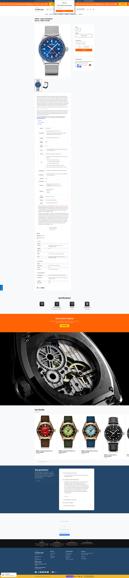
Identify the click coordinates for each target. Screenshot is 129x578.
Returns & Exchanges (69, 559)
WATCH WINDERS (53, 14)
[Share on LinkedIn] (43, 288)
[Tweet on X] (39, 288)
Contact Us (52, 557)
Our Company (52, 553)
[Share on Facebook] (37, 288)
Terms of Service (69, 553)
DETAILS (39, 120)
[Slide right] (69, 76)
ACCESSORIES (74, 14)
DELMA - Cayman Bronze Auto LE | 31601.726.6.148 (67, 451)
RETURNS (40, 124)
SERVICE (80, 14)
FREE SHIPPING (41, 122)
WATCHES (61, 14)
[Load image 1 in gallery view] (38, 85)
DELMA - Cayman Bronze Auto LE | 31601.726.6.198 (89, 451)
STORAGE (67, 14)
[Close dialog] (73, 0)
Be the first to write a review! (64, 534)
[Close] (16, 574)
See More (66, 496)
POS (41, 576)
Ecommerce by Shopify (46, 576)
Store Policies (68, 554)
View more (37, 411)
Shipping (76, 41)
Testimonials (52, 556)
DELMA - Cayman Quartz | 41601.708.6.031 (110, 455)
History (51, 554)
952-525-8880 (64, 325)
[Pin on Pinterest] (41, 288)
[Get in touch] (90, 9)
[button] (93, 9)
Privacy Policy (68, 556)
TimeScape (38, 576)
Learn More (48, 3)
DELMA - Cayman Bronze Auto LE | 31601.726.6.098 (44, 451)
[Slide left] (67, 76)
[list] (64, 306)
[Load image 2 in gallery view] (45, 85)
